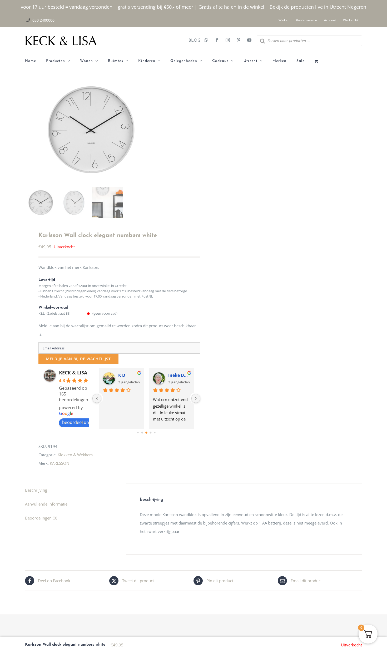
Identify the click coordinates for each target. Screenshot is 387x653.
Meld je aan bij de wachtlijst (78, 358)
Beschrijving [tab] (36, 490)
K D (121, 375)
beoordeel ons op (79, 422)
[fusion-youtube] (249, 40)
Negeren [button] (356, 7)
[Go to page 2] (146, 433)
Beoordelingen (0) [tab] (41, 518)
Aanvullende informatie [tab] (46, 504)
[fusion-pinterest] (238, 40)
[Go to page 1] (142, 433)
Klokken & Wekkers (75, 454)
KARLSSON (59, 463)
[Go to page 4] (154, 432)
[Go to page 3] (150, 433)
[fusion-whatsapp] (206, 40)
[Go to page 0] (137, 432)
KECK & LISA (73, 372)
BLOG (193, 40)
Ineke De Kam (179, 375)
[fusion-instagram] (228, 40)
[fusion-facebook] (217, 40)
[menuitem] (35, 61)
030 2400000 (43, 20)
